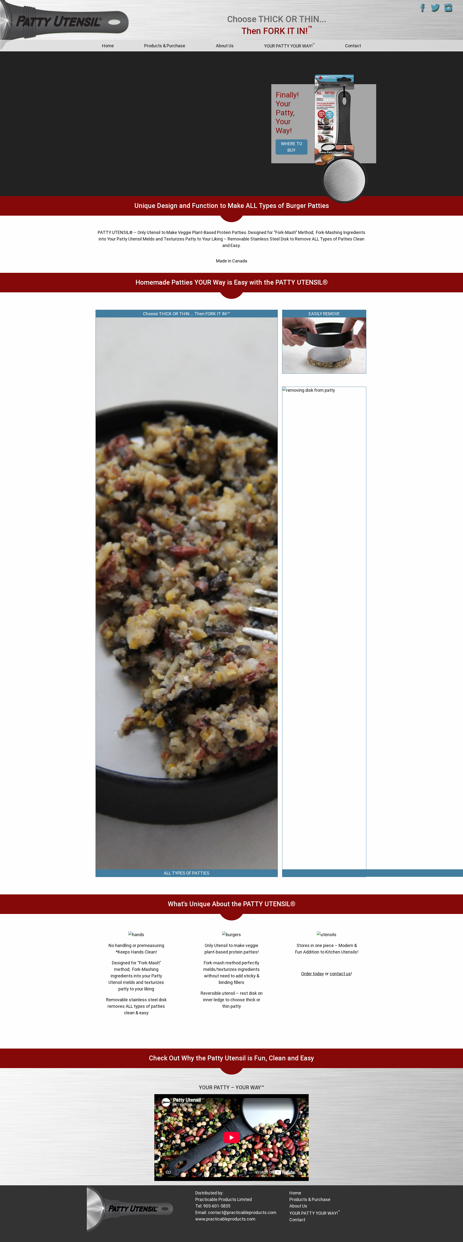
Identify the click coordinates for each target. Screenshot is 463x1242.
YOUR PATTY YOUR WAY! (289, 45)
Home (108, 45)
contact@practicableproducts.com (242, 1212)
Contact (353, 45)
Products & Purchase (164, 45)
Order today (312, 973)
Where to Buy (291, 147)
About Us (225, 45)
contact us (340, 973)
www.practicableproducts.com (225, 1218)
